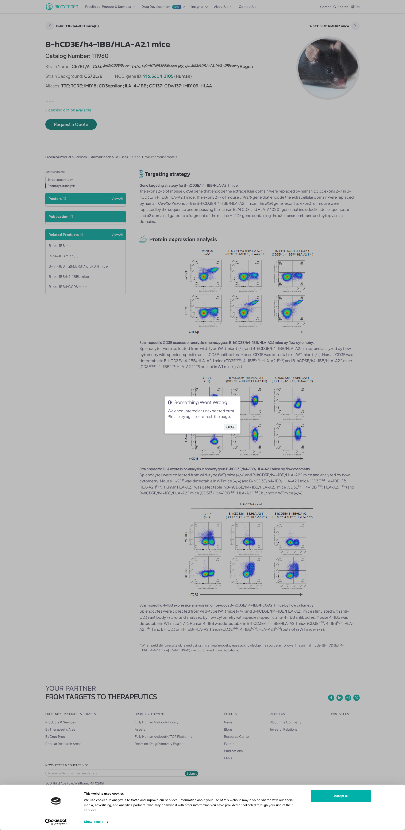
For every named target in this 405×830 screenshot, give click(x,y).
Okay (230, 427)
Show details (93, 821)
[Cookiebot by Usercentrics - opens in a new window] (56, 822)
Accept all (341, 796)
